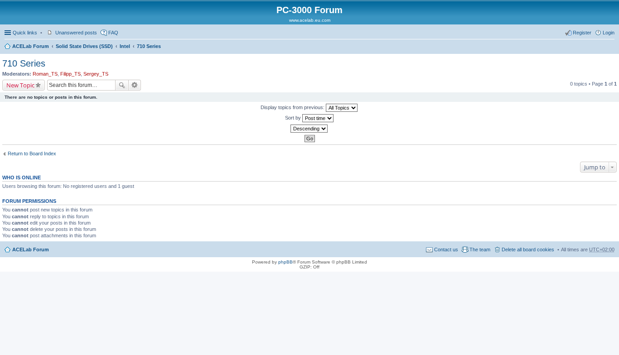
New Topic (20, 85)
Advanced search (135, 85)
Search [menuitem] (610, 47)
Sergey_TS (95, 74)
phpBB (285, 261)
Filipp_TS (70, 74)
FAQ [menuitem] (113, 32)
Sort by (293, 117)
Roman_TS (45, 74)
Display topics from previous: (293, 107)
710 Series (149, 46)
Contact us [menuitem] (446, 249)
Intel (125, 46)
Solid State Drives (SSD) (84, 46)
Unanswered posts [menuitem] (76, 32)
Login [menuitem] (608, 32)
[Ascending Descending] (309, 129)
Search (122, 85)
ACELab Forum (30, 46)
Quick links (25, 32)
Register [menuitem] (582, 32)
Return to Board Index (32, 153)
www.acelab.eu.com (309, 20)
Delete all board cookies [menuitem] (528, 249)
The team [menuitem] (479, 249)
